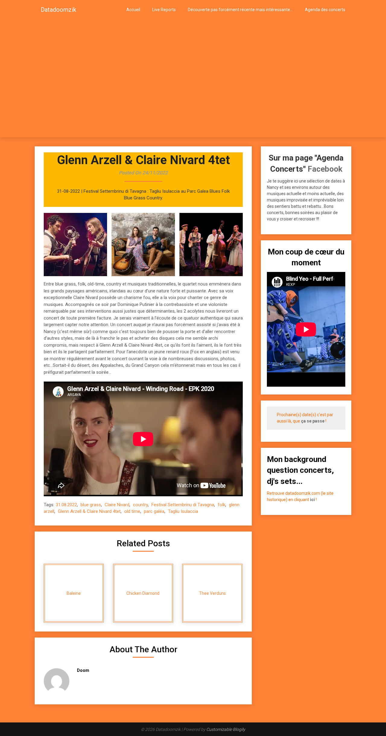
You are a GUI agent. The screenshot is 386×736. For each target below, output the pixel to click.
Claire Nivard (117, 504)
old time (132, 511)
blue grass (91, 504)
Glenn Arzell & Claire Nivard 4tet (89, 511)
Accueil (133, 9)
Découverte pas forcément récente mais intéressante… (240, 9)
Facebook (325, 168)
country (140, 504)
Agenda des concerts (325, 9)
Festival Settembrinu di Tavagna (182, 504)
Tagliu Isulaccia (183, 511)
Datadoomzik (58, 9)
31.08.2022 (66, 504)
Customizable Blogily (225, 729)
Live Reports (164, 9)
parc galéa (154, 511)
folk (221, 504)
